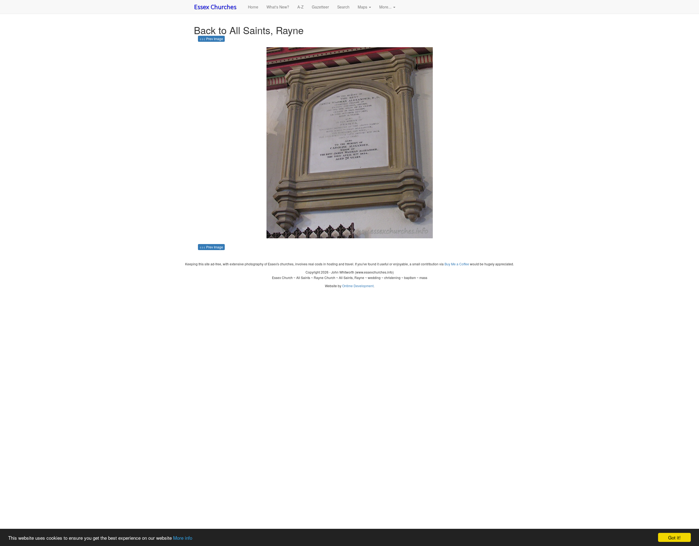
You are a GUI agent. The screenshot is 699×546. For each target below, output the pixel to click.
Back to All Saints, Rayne (249, 30)
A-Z (300, 7)
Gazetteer (320, 7)
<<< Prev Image (211, 38)
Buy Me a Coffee (457, 264)
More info (182, 537)
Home (253, 7)
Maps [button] (363, 7)
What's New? (277, 7)
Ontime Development (358, 285)
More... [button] (386, 7)
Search (343, 7)
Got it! (674, 537)
